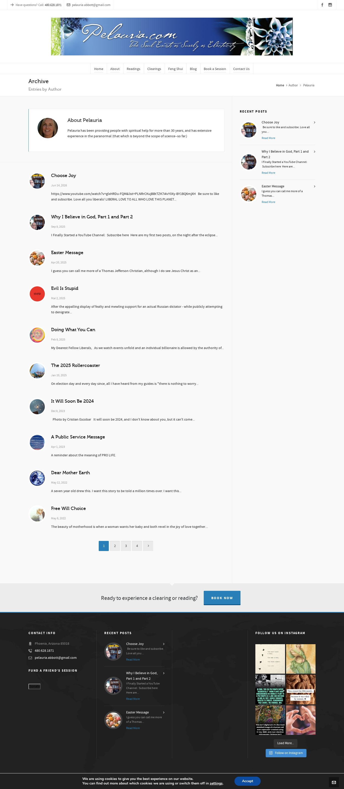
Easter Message (67, 252)
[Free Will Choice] (37, 514)
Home (280, 85)
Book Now (222, 598)
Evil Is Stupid (64, 288)
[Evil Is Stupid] (37, 294)
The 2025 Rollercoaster (75, 365)
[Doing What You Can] (37, 335)
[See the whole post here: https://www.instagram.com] (301, 689)
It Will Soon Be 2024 (72, 401)
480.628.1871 (44, 650)
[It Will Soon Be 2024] (37, 407)
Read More (268, 138)
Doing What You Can (73, 329)
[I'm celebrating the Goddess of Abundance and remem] (301, 659)
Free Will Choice (68, 508)
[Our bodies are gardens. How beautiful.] (270, 720)
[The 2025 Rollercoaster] (37, 371)
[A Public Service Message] (37, 442)
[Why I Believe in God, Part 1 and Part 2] (37, 222)
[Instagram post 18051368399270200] (270, 689)
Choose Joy (63, 175)
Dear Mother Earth (70, 472)
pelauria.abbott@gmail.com (91, 5)
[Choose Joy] (37, 181)
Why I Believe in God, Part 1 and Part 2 (92, 216)
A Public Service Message (78, 436)
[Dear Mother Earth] (37, 478)
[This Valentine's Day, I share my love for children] (301, 720)
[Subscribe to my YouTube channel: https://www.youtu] (270, 659)
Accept (247, 781)
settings (216, 783)
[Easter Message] (37, 258)
